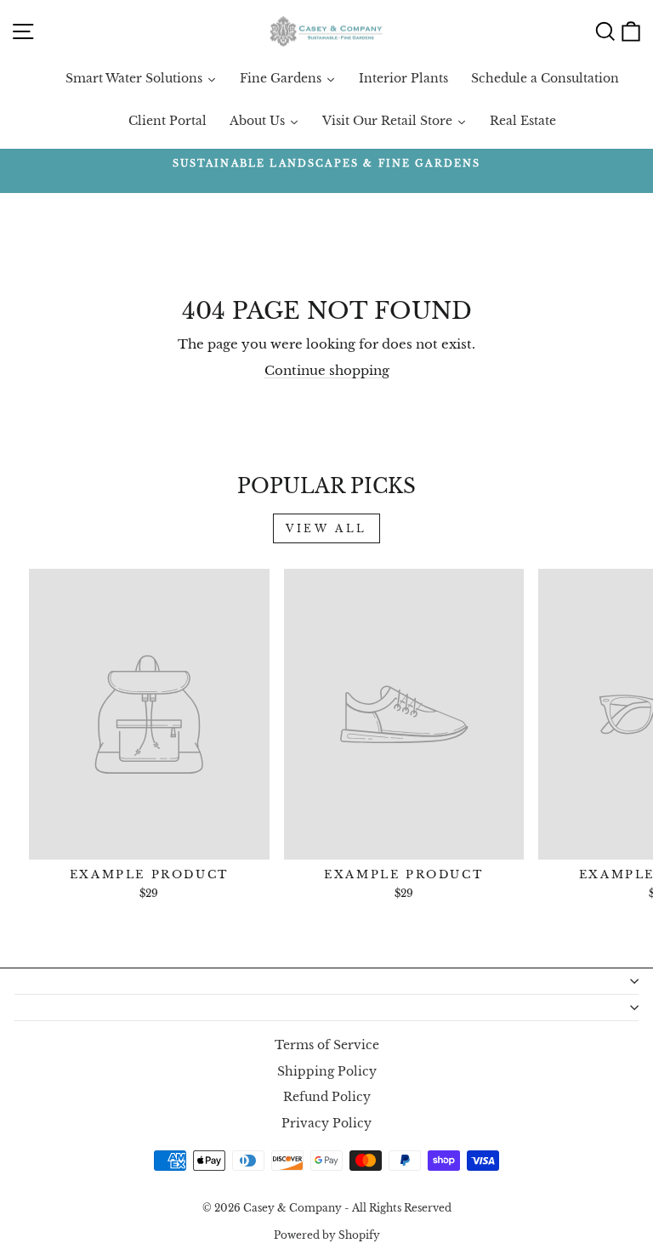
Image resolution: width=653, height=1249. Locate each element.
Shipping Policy (327, 1071)
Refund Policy (327, 1097)
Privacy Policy (326, 1123)
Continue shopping (326, 370)
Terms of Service (327, 1045)
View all (326, 528)
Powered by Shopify (327, 1235)
